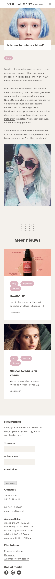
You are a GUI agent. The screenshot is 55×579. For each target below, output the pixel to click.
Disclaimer (9, 555)
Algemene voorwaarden (16, 558)
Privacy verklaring (13, 551)
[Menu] (50, 4)
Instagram (9, 119)
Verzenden (10, 483)
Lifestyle (26, 358)
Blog (8, 58)
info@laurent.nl (19, 511)
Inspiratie (27, 283)
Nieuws (15, 288)
